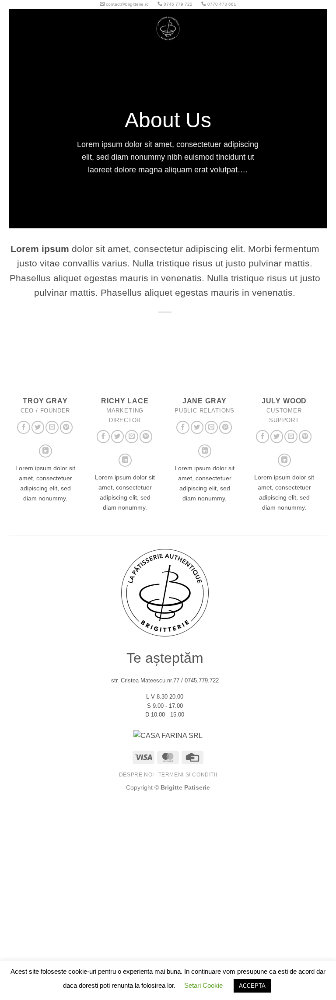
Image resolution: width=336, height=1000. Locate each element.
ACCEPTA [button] (252, 986)
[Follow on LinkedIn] (45, 451)
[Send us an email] (52, 427)
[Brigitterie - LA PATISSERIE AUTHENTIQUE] (168, 28)
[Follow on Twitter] (38, 427)
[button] (31, 28)
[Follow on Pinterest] (66, 427)
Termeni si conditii (187, 775)
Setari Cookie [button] (203, 985)
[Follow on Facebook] (23, 427)
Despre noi (136, 775)
